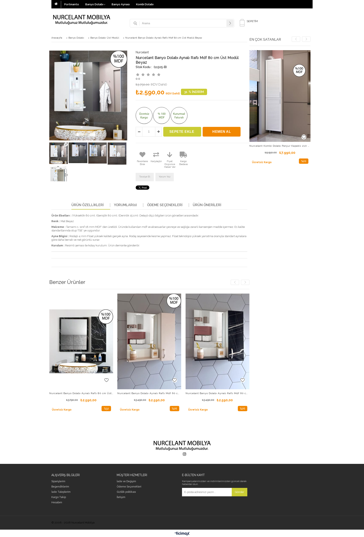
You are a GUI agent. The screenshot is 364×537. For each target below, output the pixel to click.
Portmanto (71, 4)
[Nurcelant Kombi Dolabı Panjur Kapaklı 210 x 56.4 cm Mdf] (279, 96)
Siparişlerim (58, 481)
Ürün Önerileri (207, 205)
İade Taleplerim (61, 492)
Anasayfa (58, 4)
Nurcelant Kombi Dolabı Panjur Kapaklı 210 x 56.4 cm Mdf (279, 146)
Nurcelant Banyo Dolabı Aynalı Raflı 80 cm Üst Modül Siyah (81, 393)
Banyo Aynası (121, 4)
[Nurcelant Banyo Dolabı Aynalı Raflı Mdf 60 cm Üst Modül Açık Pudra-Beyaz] (149, 341)
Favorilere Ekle (106, 380)
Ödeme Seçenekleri (164, 205)
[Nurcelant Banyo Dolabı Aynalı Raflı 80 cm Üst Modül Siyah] (81, 341)
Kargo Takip (58, 497)
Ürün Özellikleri (87, 205)
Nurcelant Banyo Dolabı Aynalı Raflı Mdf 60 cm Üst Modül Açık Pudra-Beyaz (149, 393)
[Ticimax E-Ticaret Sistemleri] (182, 534)
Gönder (239, 492)
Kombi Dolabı (145, 4)
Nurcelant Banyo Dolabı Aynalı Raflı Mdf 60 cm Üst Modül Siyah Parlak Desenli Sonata (217, 393)
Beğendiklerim (60, 486)
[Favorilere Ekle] (304, 136)
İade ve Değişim (126, 481)
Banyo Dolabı (94, 4)
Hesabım (56, 502)
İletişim (332, 3)
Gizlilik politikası (126, 492)
